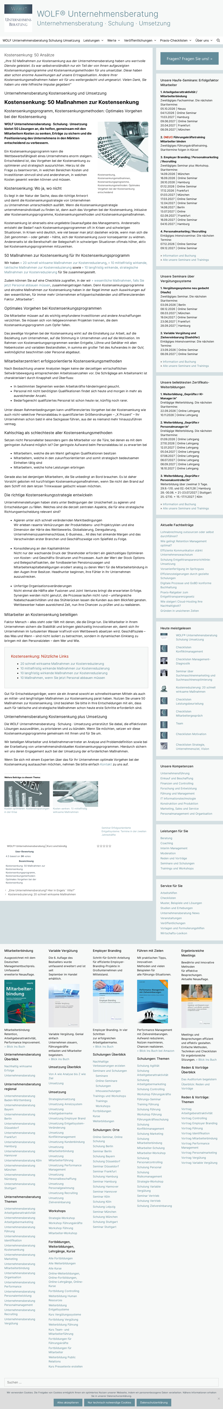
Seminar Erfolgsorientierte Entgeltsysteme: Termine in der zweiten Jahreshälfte (124, 831)
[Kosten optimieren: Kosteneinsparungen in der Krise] (26, 794)
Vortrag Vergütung (193, 1157)
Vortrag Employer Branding (199, 1123)
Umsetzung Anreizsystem (65, 1104)
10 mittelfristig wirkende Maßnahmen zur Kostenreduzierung (65, 668)
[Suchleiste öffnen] (218, 40)
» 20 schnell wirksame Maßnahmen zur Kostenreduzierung (63, 263)
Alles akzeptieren (68, 1402)
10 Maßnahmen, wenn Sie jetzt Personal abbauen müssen (62, 678)
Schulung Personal (149, 1167)
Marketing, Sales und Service (179, 808)
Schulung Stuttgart (105, 1222)
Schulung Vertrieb (149, 1200)
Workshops (103, 1106)
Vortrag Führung (192, 1128)
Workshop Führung (61, 1228)
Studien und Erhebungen (176, 908)
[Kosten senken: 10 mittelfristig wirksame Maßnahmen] (75, 794)
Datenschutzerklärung (154, 1402)
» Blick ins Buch (14, 1046)
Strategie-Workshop (62, 1218)
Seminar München (104, 1211)
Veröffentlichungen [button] (138, 40)
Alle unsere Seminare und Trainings (186, 259)
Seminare (102, 1075)
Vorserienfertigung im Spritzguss (182, 569)
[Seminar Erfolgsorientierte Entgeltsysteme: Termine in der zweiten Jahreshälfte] (124, 803)
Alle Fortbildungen (61, 1258)
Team (179, 723)
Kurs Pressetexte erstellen (66, 1366)
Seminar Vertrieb (148, 1195)
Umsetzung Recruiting (63, 1193)
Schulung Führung (148, 1109)
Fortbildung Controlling (64, 1291)
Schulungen (103, 1086)
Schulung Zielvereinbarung (154, 1206)
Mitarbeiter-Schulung (151, 1148)
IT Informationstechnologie (178, 798)
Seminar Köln (101, 1196)
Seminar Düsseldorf (106, 1166)
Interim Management (173, 848)
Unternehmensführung (175, 773)
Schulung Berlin (103, 1146)
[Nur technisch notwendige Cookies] (218, 1398)
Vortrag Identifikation (195, 1133)
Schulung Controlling (151, 1089)
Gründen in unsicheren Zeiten (179, 610)
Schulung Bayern (104, 1156)
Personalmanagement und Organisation (186, 813)
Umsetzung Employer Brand (67, 1118)
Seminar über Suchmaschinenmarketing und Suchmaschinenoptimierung (195, 675)
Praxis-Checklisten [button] (174, 40)
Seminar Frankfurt (105, 1171)
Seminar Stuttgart (104, 1227)
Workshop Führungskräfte (65, 1223)
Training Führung (148, 1104)
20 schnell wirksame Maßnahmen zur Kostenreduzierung (62, 663)
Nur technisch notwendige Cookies (109, 1402)
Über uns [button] (202, 40)
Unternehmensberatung (19, 1075)
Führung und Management (177, 793)
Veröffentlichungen (172, 923)
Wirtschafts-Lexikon (173, 933)
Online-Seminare (106, 1081)
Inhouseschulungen (108, 1091)
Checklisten (168, 898)
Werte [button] (111, 40)
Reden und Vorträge (173, 858)
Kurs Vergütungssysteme (65, 1314)
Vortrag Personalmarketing (199, 1152)
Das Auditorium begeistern (199, 1079)
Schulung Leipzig (104, 1206)
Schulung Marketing (150, 1133)
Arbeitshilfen (168, 893)
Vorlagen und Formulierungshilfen (182, 928)
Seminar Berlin (102, 1151)
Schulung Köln (102, 1201)
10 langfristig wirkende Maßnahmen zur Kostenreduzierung (63, 673)
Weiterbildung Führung (63, 1324)
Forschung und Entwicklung (178, 788)
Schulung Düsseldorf (106, 1161)
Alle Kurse (55, 1268)
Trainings (101, 1101)
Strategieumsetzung (62, 1099)
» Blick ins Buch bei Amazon (155, 1050)
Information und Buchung (179, 255)
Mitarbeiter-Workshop (63, 1233)
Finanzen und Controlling (176, 783)
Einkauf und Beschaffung (176, 778)
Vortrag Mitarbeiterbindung (199, 1138)
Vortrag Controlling (194, 1118)
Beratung (166, 838)
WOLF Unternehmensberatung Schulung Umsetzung (41, 40)
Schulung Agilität (148, 1065)
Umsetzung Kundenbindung (67, 1142)
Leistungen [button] (91, 40)
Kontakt (106, 764)
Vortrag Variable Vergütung (199, 1162)
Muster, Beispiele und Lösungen (181, 903)
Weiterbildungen (103, 1121)
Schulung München (105, 1216)
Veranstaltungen (171, 918)
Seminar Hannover (105, 1191)
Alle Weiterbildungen (62, 1263)
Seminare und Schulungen (177, 863)
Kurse (96, 1116)
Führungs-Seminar (149, 1099)
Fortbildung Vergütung (63, 1319)
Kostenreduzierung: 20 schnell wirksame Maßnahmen (42, 894)
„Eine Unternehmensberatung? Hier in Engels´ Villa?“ (41, 890)
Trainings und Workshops (177, 868)
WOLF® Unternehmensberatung (97, 14)
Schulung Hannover (105, 1186)
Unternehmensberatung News (179, 913)
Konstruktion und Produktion (179, 803)
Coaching (166, 843)
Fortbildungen (102, 1111)
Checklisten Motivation (191, 734)
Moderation (168, 853)
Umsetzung (56, 1083)
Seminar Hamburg (105, 1181)
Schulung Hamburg (105, 1176)
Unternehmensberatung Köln (23, 1160)
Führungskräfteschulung (152, 1119)
